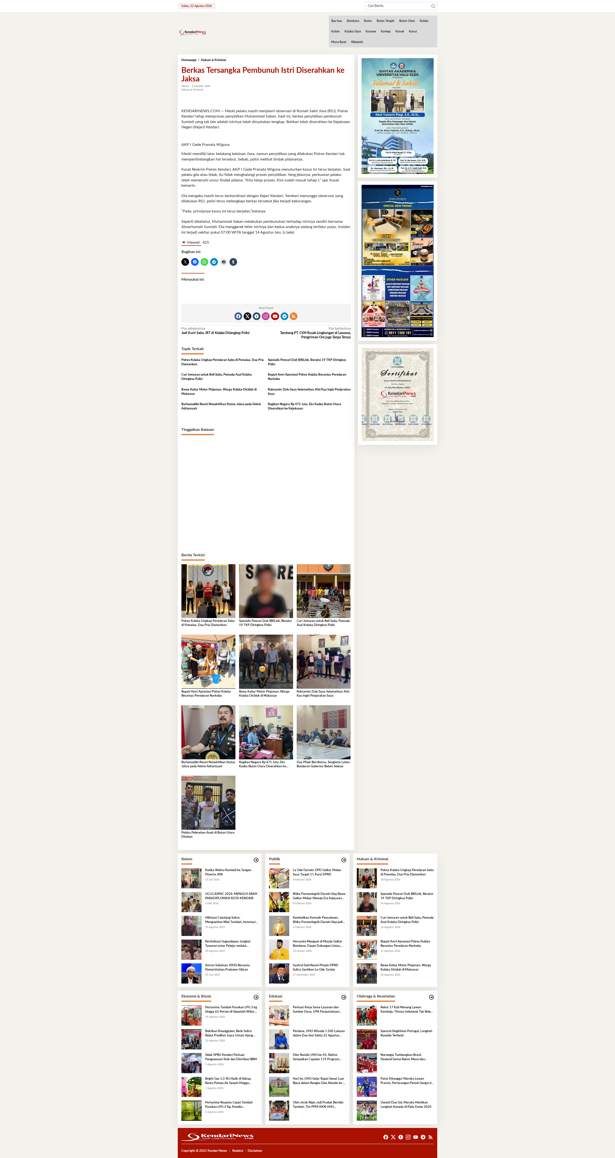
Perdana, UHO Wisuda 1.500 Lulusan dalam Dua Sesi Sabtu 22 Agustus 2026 (319, 1034)
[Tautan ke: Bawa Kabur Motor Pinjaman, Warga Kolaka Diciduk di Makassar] (367, 973)
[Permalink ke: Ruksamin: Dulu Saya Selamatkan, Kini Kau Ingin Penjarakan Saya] (324, 661)
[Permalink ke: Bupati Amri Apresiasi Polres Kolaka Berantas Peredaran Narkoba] (208, 661)
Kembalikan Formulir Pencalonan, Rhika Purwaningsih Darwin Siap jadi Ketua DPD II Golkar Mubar (318, 920)
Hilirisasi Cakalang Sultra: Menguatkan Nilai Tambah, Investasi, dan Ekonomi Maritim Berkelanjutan (230, 920)
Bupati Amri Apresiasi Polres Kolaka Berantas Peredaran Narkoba (307, 377)
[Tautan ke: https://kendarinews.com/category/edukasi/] (344, 997)
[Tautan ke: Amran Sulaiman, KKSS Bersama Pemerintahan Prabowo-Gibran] (191, 973)
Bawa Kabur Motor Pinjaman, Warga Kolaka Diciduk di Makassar (219, 392)
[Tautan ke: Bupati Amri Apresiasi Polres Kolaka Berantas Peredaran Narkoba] (367, 949)
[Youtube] (275, 316)
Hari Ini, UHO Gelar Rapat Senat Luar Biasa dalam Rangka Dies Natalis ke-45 (318, 1081)
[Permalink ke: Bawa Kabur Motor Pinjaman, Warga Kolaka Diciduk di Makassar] (266, 661)
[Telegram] (284, 316)
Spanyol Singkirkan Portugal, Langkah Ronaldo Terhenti (406, 1033)
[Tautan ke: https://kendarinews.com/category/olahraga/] (431, 997)
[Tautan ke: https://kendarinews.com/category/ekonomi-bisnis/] (256, 997)
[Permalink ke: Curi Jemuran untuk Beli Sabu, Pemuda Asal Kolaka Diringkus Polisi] (324, 591)
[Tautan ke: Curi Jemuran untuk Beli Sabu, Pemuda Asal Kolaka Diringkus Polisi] (367, 926)
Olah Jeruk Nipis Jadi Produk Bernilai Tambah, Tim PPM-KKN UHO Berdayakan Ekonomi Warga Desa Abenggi (318, 1105)
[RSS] (293, 316)
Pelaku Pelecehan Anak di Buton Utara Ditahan (207, 834)
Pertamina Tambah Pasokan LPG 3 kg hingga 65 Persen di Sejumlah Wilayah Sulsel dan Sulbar (231, 1010)
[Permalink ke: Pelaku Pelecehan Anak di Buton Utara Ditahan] (208, 802)
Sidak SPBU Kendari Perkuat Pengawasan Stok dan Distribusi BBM (231, 1057)
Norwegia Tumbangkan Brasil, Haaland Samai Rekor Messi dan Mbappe (403, 1057)
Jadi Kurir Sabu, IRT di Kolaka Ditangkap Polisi (215, 331)
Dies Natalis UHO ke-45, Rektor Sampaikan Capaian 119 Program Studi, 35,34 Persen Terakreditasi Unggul (316, 1057)
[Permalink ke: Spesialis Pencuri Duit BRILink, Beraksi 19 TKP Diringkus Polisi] (266, 591)
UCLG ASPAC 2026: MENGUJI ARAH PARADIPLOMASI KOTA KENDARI (231, 896)
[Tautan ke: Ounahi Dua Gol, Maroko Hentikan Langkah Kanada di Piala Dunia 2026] (367, 1110)
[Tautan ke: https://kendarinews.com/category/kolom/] (256, 860)
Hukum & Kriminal (192, 89)
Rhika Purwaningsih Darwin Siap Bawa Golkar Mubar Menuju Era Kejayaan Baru (319, 896)
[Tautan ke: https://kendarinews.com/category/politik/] (344, 860)
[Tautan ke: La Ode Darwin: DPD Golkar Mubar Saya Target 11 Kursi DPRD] (279, 878)
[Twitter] (247, 316)
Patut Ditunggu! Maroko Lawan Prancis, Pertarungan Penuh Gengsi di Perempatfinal (406, 1081)
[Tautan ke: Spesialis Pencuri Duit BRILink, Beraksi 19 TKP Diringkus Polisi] (367, 902)
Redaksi (237, 1150)
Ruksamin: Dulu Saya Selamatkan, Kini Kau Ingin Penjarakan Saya (309, 392)
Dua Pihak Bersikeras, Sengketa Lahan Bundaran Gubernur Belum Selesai (323, 764)
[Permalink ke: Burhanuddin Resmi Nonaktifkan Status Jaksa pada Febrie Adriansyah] (208, 732)
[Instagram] (266, 316)
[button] (433, 6)
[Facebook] (238, 316)
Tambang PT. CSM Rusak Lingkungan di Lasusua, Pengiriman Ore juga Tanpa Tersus (315, 333)
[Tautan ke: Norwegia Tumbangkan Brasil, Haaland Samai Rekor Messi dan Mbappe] (367, 1063)
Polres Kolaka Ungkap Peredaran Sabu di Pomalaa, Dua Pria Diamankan (222, 362)
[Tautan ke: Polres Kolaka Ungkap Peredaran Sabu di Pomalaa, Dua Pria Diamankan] (367, 878)
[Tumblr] (256, 316)
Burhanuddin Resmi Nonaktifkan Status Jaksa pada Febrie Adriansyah (221, 406)
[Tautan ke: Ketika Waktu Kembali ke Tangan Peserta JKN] (191, 878)
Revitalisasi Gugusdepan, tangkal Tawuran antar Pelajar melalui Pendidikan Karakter (227, 944)
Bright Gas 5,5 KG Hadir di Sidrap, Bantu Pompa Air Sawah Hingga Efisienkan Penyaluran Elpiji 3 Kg (228, 1081)
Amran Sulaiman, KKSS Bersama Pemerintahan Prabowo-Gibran (227, 967)
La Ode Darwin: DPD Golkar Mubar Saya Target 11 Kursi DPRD (317, 872)
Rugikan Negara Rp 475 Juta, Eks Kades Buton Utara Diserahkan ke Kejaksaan (304, 406)
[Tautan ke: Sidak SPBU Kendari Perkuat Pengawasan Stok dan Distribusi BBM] (191, 1063)
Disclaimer (255, 1150)
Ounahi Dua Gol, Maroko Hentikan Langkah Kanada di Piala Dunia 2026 (406, 1104)
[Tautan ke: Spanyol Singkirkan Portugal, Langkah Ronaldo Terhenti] (367, 1039)
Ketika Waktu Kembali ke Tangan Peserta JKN (228, 872)
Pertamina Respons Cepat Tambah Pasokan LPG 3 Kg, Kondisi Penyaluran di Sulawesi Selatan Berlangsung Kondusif (229, 1105)
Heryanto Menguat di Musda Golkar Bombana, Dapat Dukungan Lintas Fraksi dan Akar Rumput (317, 944)
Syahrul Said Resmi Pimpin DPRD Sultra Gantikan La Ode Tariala (315, 967)
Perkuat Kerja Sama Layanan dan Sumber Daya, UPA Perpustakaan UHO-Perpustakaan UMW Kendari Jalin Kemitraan (317, 1010)
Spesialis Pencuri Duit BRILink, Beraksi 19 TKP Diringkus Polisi (307, 362)
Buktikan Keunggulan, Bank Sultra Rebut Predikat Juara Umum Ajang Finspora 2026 (229, 1034)
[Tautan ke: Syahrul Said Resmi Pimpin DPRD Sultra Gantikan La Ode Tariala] (279, 973)
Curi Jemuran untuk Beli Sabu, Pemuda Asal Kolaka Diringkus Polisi (216, 377)
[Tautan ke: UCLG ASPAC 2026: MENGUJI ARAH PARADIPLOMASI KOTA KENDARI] (191, 902)
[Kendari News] (192, 32)
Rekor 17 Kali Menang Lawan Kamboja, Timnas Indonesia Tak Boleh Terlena (406, 1010)
